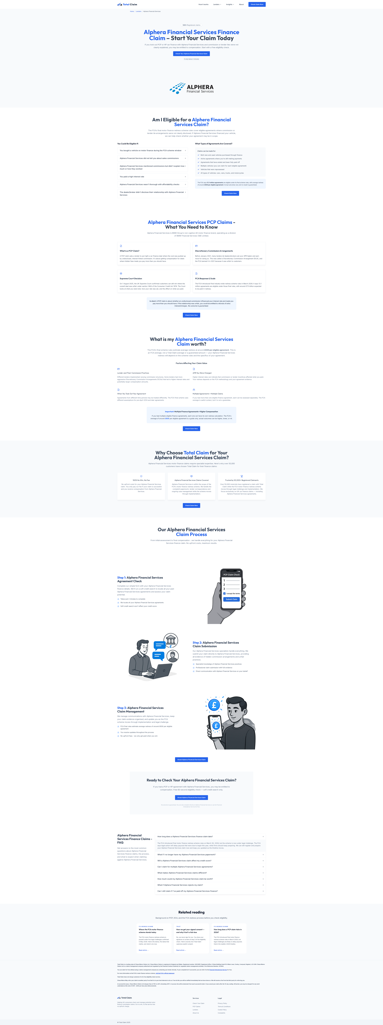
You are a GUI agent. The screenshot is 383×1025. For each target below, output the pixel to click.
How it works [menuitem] (203, 4)
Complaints (221, 1013)
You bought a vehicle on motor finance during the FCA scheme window (150, 150)
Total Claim (126, 998)
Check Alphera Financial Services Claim (191, 759)
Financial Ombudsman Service (218, 970)
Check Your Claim (198, 1003)
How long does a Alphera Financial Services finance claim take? (185, 836)
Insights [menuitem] (229, 4)
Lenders (138, 11)
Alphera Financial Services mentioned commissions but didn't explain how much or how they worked (152, 167)
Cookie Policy (222, 1010)
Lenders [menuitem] (216, 4)
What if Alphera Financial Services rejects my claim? (180, 885)
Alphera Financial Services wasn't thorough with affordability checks (149, 184)
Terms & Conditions (224, 1006)
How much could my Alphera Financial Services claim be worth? (185, 879)
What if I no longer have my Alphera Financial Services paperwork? (186, 855)
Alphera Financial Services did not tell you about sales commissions (149, 158)
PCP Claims (196, 1006)
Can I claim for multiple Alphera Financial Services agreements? (185, 867)
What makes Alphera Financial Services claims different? (182, 873)
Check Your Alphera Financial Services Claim (191, 53)
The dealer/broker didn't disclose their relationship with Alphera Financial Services (152, 193)
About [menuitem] (241, 4)
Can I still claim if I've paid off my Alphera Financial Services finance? (187, 891)
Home (132, 11)
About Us (196, 1013)
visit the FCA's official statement (165, 973)
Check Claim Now (257, 4)
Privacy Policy (222, 1003)
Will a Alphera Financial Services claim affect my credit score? (184, 861)
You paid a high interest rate (132, 177)
